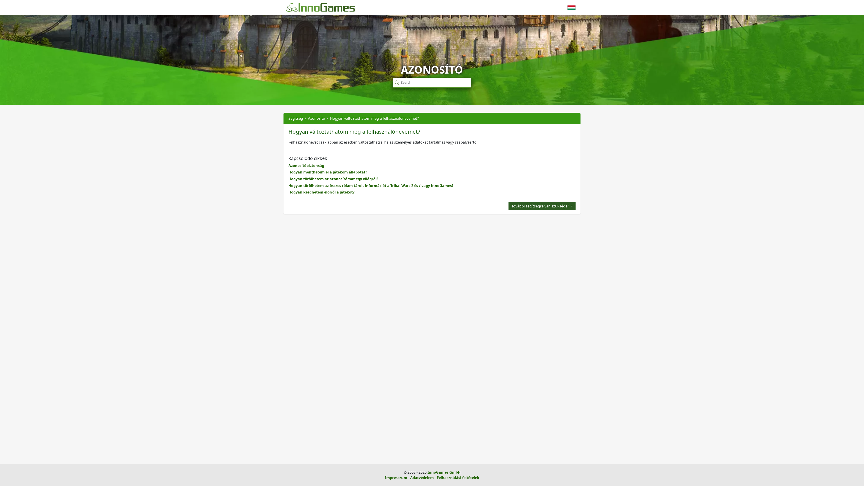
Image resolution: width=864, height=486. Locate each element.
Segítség (295, 118)
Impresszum (396, 477)
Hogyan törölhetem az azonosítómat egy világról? (333, 178)
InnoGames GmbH (444, 472)
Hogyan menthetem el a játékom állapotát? (327, 172)
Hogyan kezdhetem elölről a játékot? (321, 192)
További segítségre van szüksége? (540, 206)
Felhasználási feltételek (458, 477)
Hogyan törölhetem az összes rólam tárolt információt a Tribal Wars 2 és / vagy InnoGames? (371, 185)
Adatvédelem (422, 477)
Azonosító (316, 118)
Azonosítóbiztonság (306, 165)
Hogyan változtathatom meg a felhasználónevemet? (374, 118)
